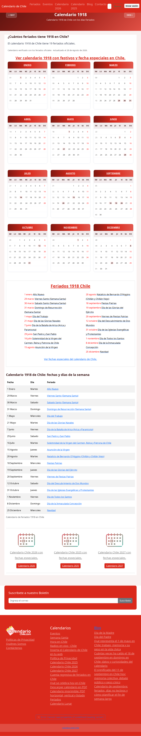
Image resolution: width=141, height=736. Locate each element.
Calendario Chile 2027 (64, 670)
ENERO (28, 65)
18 (110, 203)
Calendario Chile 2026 (64, 666)
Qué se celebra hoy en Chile (67, 683)
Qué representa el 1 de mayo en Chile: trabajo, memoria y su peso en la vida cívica (114, 645)
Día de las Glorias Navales (60, 422)
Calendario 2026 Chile (70, 728)
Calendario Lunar (61, 703)
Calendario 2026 (62, 6)
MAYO (70, 119)
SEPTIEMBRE (113, 173)
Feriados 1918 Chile (70, 286)
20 (63, 203)
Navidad (51, 510)
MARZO (113, 65)
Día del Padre (102, 637)
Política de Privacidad (63, 658)
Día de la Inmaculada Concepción (64, 503)
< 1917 (11, 15)
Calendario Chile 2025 (64, 662)
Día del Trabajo (55, 415)
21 (64, 149)
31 (130, 100)
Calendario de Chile (14, 6)
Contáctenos (14, 648)
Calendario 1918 (70, 14)
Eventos (48, 4)
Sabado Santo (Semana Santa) (62, 402)
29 (119, 100)
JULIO (27, 173)
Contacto (100, 4)
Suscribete (125, 600)
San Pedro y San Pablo (58, 436)
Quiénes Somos (16, 644)
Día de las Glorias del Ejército (62, 469)
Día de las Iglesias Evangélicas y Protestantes (70, 490)
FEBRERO (70, 65)
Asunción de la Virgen (58, 449)
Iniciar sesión (132, 6)
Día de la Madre (104, 633)
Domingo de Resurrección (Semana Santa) (69, 409)
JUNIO (113, 119)
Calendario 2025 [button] (70, 565)
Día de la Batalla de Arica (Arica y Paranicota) (70, 429)
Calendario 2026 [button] (26, 565)
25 (112, 263)
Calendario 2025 (78, 6)
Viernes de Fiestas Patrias (60, 476)
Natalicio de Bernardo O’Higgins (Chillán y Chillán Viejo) (75, 456)
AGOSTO (70, 173)
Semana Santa (59, 637)
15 (74, 197)
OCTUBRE (27, 227)
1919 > (130, 15)
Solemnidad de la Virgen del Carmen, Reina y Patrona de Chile (79, 442)
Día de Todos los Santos (59, 496)
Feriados (35, 4)
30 (125, 100)
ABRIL (27, 119)
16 (21, 197)
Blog (90, 4)
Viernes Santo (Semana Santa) (62, 395)
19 (116, 203)
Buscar (117, 6)
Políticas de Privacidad (20, 639)
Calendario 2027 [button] (114, 565)
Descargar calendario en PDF (68, 687)
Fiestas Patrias (54, 463)
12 (39, 246)
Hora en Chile (58, 642)
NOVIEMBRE (70, 227)
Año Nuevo (53, 388)
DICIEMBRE (113, 227)
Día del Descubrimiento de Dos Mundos (68, 483)
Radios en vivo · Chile (63, 646)
